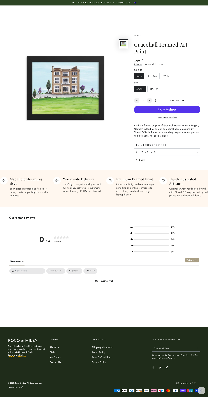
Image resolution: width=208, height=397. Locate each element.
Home (136, 36)
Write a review (192, 260)
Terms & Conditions (101, 357)
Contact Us (55, 362)
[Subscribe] (198, 348)
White (167, 77)
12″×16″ (155, 90)
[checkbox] (90, 271)
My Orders (55, 357)
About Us (54, 347)
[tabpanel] (104, 291)
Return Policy (98, 352)
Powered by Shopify (15, 387)
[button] (152, 227)
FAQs (52, 352)
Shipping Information (102, 347)
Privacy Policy (99, 362)
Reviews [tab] (16, 261)
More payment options (167, 117)
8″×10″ (141, 90)
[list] (104, 187)
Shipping (138, 64)
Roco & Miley (20, 383)
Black (140, 77)
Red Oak (154, 77)
